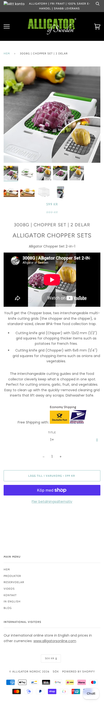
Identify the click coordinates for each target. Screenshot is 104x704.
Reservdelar (14, 582)
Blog (8, 608)
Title (52, 432)
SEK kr (49, 658)
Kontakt (10, 595)
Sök (56, 671)
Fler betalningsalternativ (52, 501)
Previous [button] (12, 114)
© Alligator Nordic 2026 (29, 671)
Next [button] (91, 114)
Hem (7, 53)
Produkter (12, 576)
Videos (9, 588)
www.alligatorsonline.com (54, 641)
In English (12, 601)
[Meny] (7, 27)
